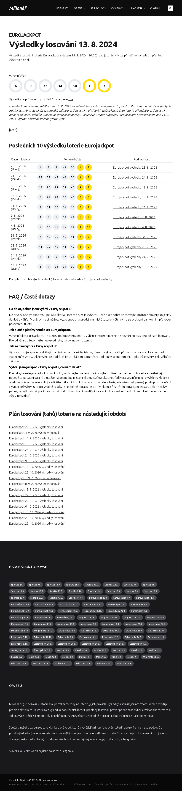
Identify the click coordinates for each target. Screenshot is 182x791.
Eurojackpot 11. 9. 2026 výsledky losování (36, 438)
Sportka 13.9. (150, 591)
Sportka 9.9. (35, 585)
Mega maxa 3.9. (87, 617)
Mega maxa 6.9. (88, 624)
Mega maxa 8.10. (42, 624)
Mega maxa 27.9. (157, 624)
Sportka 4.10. (56, 598)
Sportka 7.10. (111, 585)
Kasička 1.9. (137, 650)
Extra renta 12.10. (43, 637)
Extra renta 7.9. (89, 630)
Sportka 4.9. (149, 585)
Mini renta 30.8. (41, 663)
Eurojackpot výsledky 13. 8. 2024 (135, 267)
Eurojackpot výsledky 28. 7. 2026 (135, 247)
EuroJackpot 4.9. (121, 598)
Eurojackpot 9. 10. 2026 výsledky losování (36, 461)
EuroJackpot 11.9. (145, 598)
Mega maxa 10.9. (109, 617)
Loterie (77, 8)
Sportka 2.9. (17, 585)
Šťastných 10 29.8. (67, 644)
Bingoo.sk (68, 750)
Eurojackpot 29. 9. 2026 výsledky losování (36, 500)
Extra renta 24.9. (133, 637)
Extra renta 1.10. (156, 637)
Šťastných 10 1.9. (138, 644)
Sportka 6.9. (132, 591)
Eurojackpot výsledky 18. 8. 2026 (135, 187)
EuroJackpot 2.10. (69, 604)
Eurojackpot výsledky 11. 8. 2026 (135, 207)
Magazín (136, 8)
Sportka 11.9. (17, 591)
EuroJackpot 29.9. (69, 611)
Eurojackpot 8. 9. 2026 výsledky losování (35, 483)
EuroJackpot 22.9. (44, 611)
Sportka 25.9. (56, 591)
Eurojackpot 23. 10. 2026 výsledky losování (36, 472)
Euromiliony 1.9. (43, 617)
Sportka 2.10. (75, 591)
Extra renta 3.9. (65, 637)
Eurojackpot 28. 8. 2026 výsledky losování (36, 427)
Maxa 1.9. (101, 657)
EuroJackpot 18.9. (20, 604)
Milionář (17, 8)
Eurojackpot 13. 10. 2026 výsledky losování (36, 512)
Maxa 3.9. (132, 657)
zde (70, 99)
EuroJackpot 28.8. (98, 598)
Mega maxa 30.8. (65, 624)
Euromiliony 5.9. (139, 611)
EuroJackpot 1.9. (116, 604)
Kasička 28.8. (63, 650)
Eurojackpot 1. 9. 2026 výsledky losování (35, 478)
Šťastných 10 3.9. (42, 650)
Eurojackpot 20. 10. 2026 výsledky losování (36, 517)
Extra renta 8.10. (19, 644)
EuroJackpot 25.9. (44, 604)
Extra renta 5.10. (19, 637)
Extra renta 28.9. (156, 630)
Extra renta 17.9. (110, 637)
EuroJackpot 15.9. (20, 611)
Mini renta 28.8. (151, 657)
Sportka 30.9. (92, 585)
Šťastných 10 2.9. (19, 650)
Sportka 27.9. (37, 598)
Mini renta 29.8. (19, 663)
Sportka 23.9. (72, 585)
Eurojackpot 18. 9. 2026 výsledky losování (36, 444)
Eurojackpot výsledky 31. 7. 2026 (135, 237)
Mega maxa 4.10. (19, 630)
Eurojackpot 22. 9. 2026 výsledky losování (36, 495)
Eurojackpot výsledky (98, 279)
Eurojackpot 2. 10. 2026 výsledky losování (36, 455)
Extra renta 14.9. (111, 630)
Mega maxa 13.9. (110, 624)
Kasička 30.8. (100, 650)
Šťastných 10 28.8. (43, 644)
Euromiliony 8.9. (65, 617)
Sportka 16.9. (53, 585)
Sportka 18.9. (37, 591)
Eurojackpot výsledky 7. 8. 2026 (134, 217)
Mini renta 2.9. (104, 663)
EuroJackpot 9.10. (93, 604)
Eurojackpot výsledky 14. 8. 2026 (135, 197)
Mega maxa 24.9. (155, 617)
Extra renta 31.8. (67, 630)
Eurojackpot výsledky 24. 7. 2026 (135, 257)
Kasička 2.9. (154, 650)
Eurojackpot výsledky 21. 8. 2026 (135, 177)
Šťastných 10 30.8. (91, 644)
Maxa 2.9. (116, 657)
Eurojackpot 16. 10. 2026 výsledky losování (36, 466)
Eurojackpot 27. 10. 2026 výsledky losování (36, 523)
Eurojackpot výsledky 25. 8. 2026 (135, 167)
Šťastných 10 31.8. (115, 644)
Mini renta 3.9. (124, 663)
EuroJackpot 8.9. (139, 604)
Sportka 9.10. (94, 591)
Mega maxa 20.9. (134, 624)
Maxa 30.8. (67, 657)
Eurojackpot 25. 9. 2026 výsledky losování (36, 449)
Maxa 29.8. (51, 657)
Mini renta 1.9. (83, 663)
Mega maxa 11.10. (43, 630)
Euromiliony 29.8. (116, 611)
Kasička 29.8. (81, 650)
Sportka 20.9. (17, 598)
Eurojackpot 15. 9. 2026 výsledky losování (36, 489)
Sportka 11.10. (76, 598)
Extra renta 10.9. (87, 637)
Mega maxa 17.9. (132, 617)
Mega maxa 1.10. (19, 624)
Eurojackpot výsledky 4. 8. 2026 (134, 227)
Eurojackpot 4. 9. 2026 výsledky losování (35, 432)
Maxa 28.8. (34, 657)
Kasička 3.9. (17, 657)
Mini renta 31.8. (62, 663)
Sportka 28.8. (130, 585)
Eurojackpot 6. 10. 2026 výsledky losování (36, 506)
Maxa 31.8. (84, 657)
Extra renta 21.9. (134, 630)
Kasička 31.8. (119, 650)
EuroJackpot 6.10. (93, 611)
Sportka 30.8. (113, 591)
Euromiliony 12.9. (20, 617)
